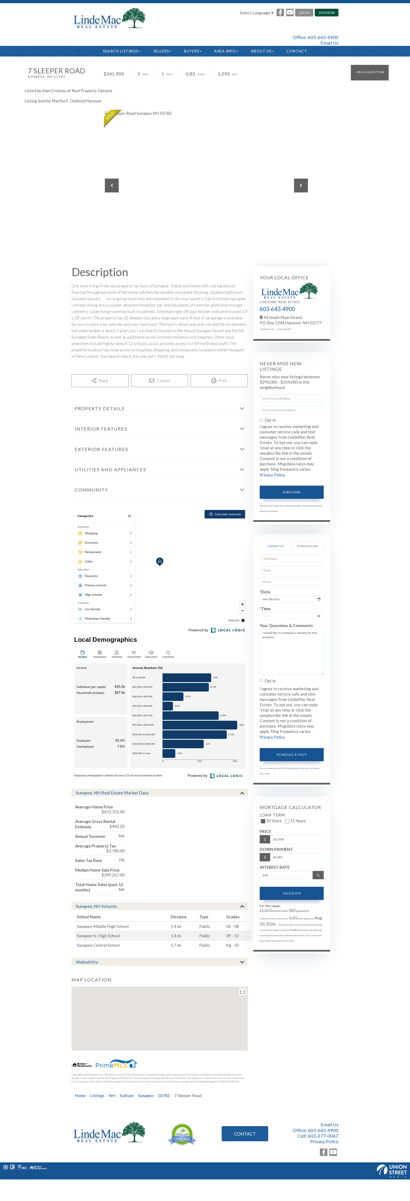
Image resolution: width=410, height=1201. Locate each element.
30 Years (274, 820)
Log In (304, 13)
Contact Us (267, 329)
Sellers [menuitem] (161, 51)
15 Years (298, 820)
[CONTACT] (370, 72)
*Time (265, 608)
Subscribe (292, 492)
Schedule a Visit (307, 546)
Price (265, 831)
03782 (164, 1095)
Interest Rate (275, 867)
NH (112, 1095)
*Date (265, 591)
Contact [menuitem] (297, 51)
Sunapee (146, 1095)
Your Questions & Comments (286, 625)
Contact (245, 1133)
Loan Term (272, 814)
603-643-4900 (323, 37)
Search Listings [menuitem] (120, 51)
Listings (97, 1095)
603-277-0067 (323, 1136)
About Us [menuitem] (261, 51)
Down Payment (276, 849)
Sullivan (127, 1095)
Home (80, 1095)
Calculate (291, 893)
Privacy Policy (272, 474)
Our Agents (284, 329)
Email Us (329, 43)
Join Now (327, 13)
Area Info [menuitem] (225, 51)
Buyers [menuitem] (191, 51)
